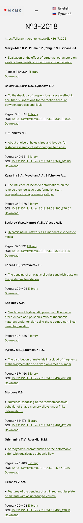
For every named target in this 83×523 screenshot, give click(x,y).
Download (12, 76)
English (63, 8)
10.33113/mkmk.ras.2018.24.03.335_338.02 (41, 118)
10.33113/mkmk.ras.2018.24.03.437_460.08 (41, 378)
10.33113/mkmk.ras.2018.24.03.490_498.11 (40, 510)
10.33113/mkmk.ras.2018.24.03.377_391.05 (40, 251)
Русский (65, 14)
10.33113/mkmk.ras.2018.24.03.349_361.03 (41, 161)
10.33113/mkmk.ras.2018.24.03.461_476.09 (41, 425)
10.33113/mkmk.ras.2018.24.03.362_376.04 (41, 208)
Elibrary (33, 71)
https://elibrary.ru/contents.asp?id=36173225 (35, 38)
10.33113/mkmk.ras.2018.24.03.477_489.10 (40, 467)
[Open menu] (36, 11)
